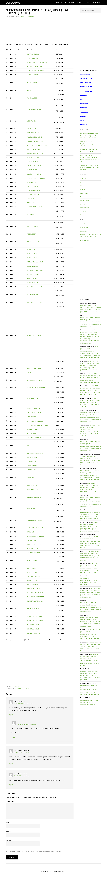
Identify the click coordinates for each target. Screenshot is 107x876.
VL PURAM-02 (32, 182)
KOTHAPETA (31, 234)
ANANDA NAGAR (33, 580)
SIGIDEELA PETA (33, 242)
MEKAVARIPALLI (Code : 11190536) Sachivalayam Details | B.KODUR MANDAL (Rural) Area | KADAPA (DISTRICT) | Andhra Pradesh (90, 378)
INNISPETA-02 (32, 254)
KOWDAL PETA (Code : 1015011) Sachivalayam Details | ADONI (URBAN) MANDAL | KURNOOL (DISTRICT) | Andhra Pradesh (90, 526)
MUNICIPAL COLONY (34, 544)
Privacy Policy (84, 240)
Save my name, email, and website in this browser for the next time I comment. (34, 852)
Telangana (83, 211)
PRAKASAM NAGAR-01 (34, 137)
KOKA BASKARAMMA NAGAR (37, 145)
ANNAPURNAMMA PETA (35, 421)
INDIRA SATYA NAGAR (35, 593)
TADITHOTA (31, 199)
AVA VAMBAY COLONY (35, 270)
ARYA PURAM (31, 433)
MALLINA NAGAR (33, 186)
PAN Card (83, 204)
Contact (83, 182)
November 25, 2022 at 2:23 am (23, 703)
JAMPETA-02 (31, 445)
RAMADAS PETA (32, 585)
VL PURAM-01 (32, 170)
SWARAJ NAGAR (32, 282)
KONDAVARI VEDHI (34, 294)
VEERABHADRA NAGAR (35, 262)
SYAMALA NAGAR (33, 195)
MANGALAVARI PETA (34, 380)
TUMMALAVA (31, 461)
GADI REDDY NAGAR (34, 576)
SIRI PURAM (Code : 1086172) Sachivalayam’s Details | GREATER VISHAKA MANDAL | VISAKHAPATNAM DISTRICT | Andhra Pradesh (90, 568)
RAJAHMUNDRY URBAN (22, 688)
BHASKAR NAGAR (33, 629)
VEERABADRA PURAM (34, 520)
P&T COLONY (32, 540)
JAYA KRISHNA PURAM (35, 528)
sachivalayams (84, 207)
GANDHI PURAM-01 (34, 109)
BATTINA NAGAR (33, 54)
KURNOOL (84, 124)
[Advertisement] (39, 31)
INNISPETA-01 (32, 250)
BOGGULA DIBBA (33, 274)
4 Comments (30, 16)
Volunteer (83, 215)
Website (9, 840)
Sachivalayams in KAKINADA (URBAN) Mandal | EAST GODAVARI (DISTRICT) (89, 702)
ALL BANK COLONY (34, 174)
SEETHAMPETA (32, 489)
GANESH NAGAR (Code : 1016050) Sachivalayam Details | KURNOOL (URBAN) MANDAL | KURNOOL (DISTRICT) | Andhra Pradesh (90, 634)
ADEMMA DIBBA (32, 457)
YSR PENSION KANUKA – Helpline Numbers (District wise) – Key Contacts (90, 144)
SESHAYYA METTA (33, 429)
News (82, 197)
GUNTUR (83, 99)
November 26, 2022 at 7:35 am (26, 724)
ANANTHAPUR (85, 120)
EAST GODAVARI (86, 87)
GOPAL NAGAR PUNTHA (35, 70)
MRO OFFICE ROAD (34, 368)
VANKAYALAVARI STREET (36, 388)
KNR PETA (30, 215)
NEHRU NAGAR (32, 82)
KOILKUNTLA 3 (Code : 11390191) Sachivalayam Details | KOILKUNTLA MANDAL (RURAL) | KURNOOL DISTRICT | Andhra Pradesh (90, 592)
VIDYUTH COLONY (34, 149)
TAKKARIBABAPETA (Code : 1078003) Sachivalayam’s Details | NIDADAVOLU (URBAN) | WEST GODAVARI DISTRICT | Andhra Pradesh (90, 460)
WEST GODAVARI (86, 91)
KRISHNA (83, 95)
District (82, 186)
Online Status (84, 200)
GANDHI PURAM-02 (34, 190)
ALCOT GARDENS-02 (34, 302)
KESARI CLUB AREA (34, 335)
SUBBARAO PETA (33, 75)
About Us (83, 224)
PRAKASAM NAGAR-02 (35, 141)
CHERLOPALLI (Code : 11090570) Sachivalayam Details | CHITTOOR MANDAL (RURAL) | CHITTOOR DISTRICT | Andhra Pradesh (90, 555)
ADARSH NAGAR (32, 266)
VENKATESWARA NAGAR (35, 153)
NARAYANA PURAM (33, 58)
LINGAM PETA (32, 465)
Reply (11, 715)
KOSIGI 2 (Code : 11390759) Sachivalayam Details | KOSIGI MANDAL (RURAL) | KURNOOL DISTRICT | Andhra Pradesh (90, 402)
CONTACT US (84, 227)
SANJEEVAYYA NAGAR (34, 601)
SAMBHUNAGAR (32, 278)
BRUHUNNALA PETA (34, 485)
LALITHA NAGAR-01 (34, 497)
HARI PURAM (31, 508)
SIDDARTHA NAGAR (34, 589)
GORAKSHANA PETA (34, 133)
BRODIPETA (31, 203)
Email (8, 831)
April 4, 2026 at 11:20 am (21, 752)
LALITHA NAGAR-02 (34, 552)
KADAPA (83, 116)
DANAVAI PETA (32, 129)
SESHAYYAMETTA (33, 633)
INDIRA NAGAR (32, 572)
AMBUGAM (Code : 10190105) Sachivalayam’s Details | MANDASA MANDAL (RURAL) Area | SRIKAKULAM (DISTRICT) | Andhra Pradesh (90, 417)
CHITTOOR (84, 112)
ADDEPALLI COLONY (34, 66)
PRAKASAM (84, 103)
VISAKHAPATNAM (86, 82)
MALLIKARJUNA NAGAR (35, 536)
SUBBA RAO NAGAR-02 (35, 621)
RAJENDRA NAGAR (33, 90)
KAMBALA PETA (32, 98)
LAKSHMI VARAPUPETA (35, 437)
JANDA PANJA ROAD (34, 413)
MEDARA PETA (32, 417)
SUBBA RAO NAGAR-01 (35, 617)
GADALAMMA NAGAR (34, 166)
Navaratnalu (84, 193)
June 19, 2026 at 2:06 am (21, 776)
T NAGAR (30, 372)
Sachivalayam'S (13, 2)
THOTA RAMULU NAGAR (36, 178)
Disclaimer (83, 231)
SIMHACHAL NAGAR (34, 609)
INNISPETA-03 (32, 258)
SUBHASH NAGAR (33, 548)
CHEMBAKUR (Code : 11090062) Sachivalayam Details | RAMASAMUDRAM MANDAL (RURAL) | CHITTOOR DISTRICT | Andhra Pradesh (90, 390)
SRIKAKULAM (85, 74)
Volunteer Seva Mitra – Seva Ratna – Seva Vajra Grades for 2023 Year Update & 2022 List (89, 136)
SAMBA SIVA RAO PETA (35, 453)
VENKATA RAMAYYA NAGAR (37, 62)
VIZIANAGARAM (86, 78)
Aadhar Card (84, 179)
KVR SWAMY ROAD (33, 409)
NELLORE (83, 108)
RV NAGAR (30, 532)
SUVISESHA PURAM (34, 625)
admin (19, 722)
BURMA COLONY (33, 158)
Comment (10, 801)
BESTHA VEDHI (32, 398)
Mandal (16, 686)
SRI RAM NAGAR (32, 568)
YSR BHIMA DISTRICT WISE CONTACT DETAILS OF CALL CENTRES (89, 168)
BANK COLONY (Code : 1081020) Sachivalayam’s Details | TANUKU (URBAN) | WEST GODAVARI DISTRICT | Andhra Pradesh (90, 646)
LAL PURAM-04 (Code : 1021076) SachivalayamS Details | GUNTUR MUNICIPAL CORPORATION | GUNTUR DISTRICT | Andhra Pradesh (90, 487)
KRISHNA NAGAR (33, 469)
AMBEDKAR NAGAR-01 (35, 207)
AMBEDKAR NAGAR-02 (35, 226)
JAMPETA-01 (31, 121)
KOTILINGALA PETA (34, 560)
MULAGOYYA (32, 477)
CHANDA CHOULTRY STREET (37, 425)
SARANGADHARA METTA (36, 597)
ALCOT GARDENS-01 (34, 287)
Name (8, 822)
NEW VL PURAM (33, 162)
